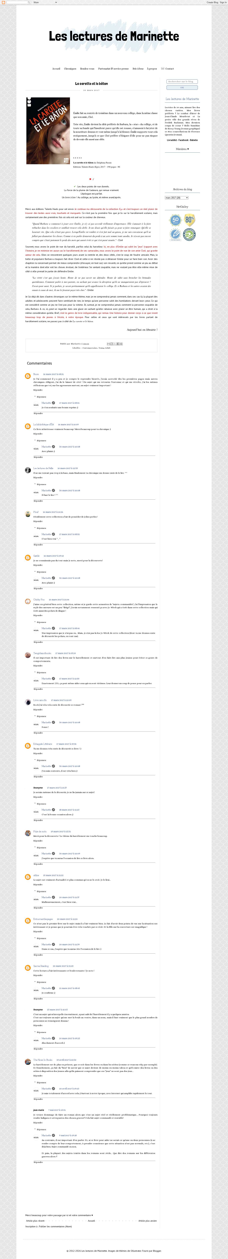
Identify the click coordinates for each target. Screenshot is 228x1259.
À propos (152, 68)
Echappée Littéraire (42, 743)
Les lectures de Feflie (43, 468)
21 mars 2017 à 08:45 (69, 988)
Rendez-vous (87, 68)
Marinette (46, 402)
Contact (169, 68)
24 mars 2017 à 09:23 (69, 1038)
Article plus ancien (148, 1220)
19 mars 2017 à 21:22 (53, 875)
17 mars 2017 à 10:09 (61, 700)
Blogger (157, 1250)
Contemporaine (89, 348)
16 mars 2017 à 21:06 (59, 599)
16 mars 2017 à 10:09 (68, 424)
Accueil (56, 68)
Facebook (183, 140)
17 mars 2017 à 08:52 (69, 534)
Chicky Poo (39, 599)
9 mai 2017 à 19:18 (68, 1135)
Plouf (36, 511)
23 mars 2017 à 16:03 (57, 1009)
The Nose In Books (42, 1059)
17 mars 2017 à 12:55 (69, 678)
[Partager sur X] (115, 344)
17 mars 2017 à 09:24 (65, 653)
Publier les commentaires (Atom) (55, 1226)
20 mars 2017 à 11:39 (69, 944)
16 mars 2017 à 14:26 (53, 512)
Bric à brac (138, 68)
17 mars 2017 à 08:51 (69, 403)
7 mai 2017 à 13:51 (57, 1110)
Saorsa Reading (41, 965)
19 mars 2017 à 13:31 (61, 831)
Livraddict (172, 140)
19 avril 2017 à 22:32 (66, 1059)
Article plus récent (35, 1220)
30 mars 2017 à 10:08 (69, 446)
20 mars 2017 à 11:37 (69, 897)
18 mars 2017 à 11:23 (69, 809)
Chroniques (70, 68)
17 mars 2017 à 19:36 (66, 744)
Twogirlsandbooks (42, 653)
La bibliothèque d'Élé (43, 424)
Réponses (41, 397)
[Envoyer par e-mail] (108, 344)
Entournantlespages (43, 918)
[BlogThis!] (111, 344)
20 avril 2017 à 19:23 (69, 1088)
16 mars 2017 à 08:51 (53, 374)
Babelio (194, 140)
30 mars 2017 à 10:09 (69, 853)
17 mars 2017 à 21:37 (57, 787)
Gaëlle (36, 555)
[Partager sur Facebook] (118, 344)
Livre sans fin (40, 700)
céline (36, 875)
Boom (36, 374)
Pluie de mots (39, 831)
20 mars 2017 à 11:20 (67, 919)
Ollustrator (136, 1250)
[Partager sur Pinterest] (121, 344)
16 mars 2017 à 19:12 (54, 555)
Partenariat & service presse (113, 68)
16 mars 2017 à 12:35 (68, 468)
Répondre (38, 390)
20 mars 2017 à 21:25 (63, 966)
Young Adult (104, 348)
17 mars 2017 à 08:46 (69, 628)
